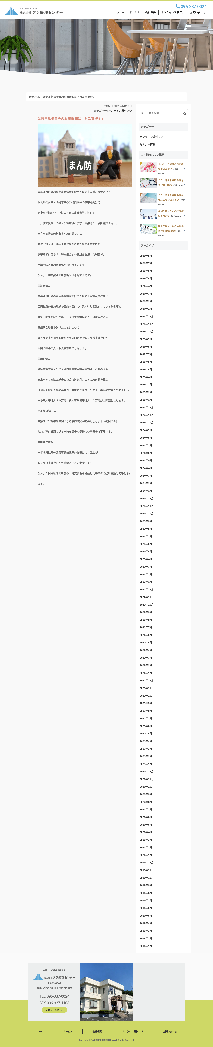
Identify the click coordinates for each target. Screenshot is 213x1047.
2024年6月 (146, 452)
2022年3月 (146, 657)
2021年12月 (147, 680)
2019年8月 (146, 893)
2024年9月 (146, 430)
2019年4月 (146, 923)
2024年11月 (147, 415)
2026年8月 (146, 255)
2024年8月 (146, 437)
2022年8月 (146, 619)
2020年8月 (146, 801)
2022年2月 (146, 665)
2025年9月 (146, 339)
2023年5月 (146, 551)
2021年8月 (146, 710)
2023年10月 (147, 513)
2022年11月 (147, 597)
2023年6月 (146, 544)
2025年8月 (146, 346)
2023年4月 (146, 559)
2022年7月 (146, 627)
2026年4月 (146, 286)
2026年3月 (146, 293)
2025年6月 (146, 361)
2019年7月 (146, 900)
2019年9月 (146, 885)
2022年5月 (146, 642)
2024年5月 (146, 460)
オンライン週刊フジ (173, 12)
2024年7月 (146, 445)
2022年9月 (146, 612)
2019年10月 (147, 877)
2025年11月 (147, 324)
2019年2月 (146, 938)
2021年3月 (146, 748)
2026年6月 (146, 270)
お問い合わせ (198, 12)
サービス (135, 12)
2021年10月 (147, 695)
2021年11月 (147, 688)
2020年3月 (146, 839)
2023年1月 (146, 581)
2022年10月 (147, 604)
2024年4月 (146, 468)
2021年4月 (146, 741)
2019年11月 (147, 870)
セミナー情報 (147, 144)
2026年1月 (146, 308)
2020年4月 (146, 832)
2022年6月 (146, 635)
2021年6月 (146, 726)
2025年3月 (146, 384)
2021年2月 (146, 756)
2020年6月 (146, 817)
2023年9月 (146, 521)
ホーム (120, 12)
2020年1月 (146, 855)
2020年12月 (147, 771)
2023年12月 (147, 498)
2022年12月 (147, 589)
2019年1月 (146, 946)
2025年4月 (146, 377)
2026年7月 (146, 263)
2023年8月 (146, 528)
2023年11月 (147, 506)
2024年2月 (146, 483)
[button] (184, 114)
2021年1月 (146, 764)
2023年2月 (146, 574)
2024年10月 (147, 422)
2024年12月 (147, 407)
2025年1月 (146, 399)
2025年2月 (146, 392)
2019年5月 (146, 915)
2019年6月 (146, 908)
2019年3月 (146, 930)
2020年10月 (147, 786)
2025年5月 (146, 369)
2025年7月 (146, 354)
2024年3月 (146, 475)
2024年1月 (146, 490)
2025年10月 (147, 331)
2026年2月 (146, 301)
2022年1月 (146, 673)
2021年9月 (146, 703)
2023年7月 (146, 536)
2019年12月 (147, 862)
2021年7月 (146, 718)
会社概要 (150, 12)
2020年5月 (146, 824)
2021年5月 (146, 733)
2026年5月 (146, 278)
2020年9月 (146, 794)
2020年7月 (146, 809)
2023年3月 (146, 566)
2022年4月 (146, 650)
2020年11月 (147, 779)
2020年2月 (146, 847)
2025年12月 (147, 316)
